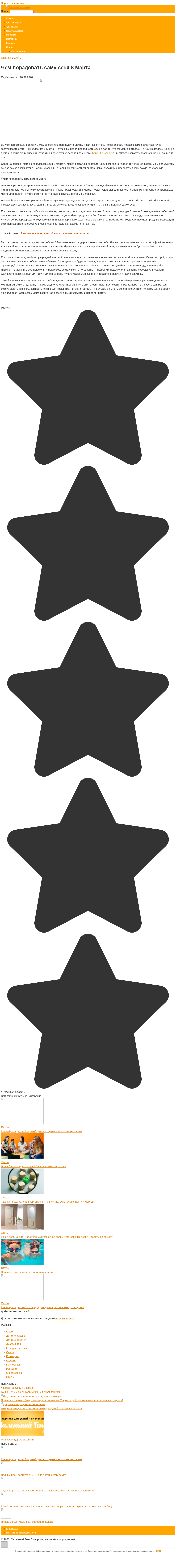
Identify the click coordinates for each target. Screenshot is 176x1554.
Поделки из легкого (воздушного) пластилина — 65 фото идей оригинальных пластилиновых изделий (62, 1400)
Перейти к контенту (12, 3)
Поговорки (11, 35)
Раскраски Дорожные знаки (17, 1439)
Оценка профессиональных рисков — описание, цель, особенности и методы (47, 1201)
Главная (6, 57)
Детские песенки (16, 1339)
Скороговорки (18, 51)
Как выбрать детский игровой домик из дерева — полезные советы (41, 1131)
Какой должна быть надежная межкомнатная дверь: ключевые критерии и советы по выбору (56, 1236)
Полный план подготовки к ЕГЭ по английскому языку (33, 1166)
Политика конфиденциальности (21, 1533)
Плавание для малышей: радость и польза (27, 1272)
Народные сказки (14, 31)
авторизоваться (64, 1318)
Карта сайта (12, 1529)
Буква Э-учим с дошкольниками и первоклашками (31, 1392)
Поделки (11, 1360)
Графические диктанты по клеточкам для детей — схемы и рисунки (41, 1408)
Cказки (9, 18)
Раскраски (11, 43)
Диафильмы (12, 26)
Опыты (10, 1352)
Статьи (9, 47)
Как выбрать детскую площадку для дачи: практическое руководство (42, 1307)
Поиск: (5, 11)
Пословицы (11, 39)
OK (158, 1551)
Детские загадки (14, 22)
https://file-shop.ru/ (102, 153)
